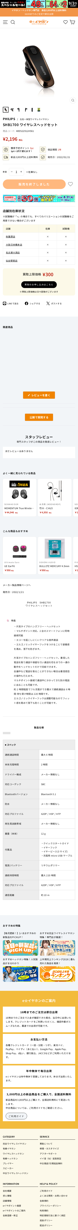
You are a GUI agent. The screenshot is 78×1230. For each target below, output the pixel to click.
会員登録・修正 (10, 1215)
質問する (34, 418)
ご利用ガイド (16, 1116)
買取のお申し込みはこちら (39, 284)
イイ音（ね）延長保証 (50, 1158)
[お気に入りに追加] (70, 184)
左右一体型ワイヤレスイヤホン (34, 119)
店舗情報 (7, 1200)
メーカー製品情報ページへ (17, 585)
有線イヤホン (9, 1148)
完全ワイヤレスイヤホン (14, 1143)
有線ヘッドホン (10, 1158)
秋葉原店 (10, 236)
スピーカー (8, 1168)
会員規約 (44, 1200)
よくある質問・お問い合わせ (54, 1195)
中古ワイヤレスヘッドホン (15, 1173)
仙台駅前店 (12, 260)
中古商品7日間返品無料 (51, 1163)
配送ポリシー (46, 1225)
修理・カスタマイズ (49, 1148)
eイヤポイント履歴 (12, 1205)
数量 (5, 171)
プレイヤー (8, 1163)
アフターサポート (48, 1153)
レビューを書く (42, 396)
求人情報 (7, 1195)
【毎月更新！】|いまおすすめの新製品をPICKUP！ (19, 935)
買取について (46, 1143)
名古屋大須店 (13, 252)
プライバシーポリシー (50, 1205)
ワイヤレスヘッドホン (13, 1153)
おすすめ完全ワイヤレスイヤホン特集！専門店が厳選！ (57, 935)
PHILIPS (9, 118)
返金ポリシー (46, 1220)
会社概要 (7, 1190)
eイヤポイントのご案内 (14, 1210)
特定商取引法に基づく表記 (53, 1215)
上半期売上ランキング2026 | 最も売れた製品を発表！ (57, 961)
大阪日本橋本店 (14, 244)
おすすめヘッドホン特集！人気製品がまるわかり (20, 961)
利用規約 (44, 1210)
